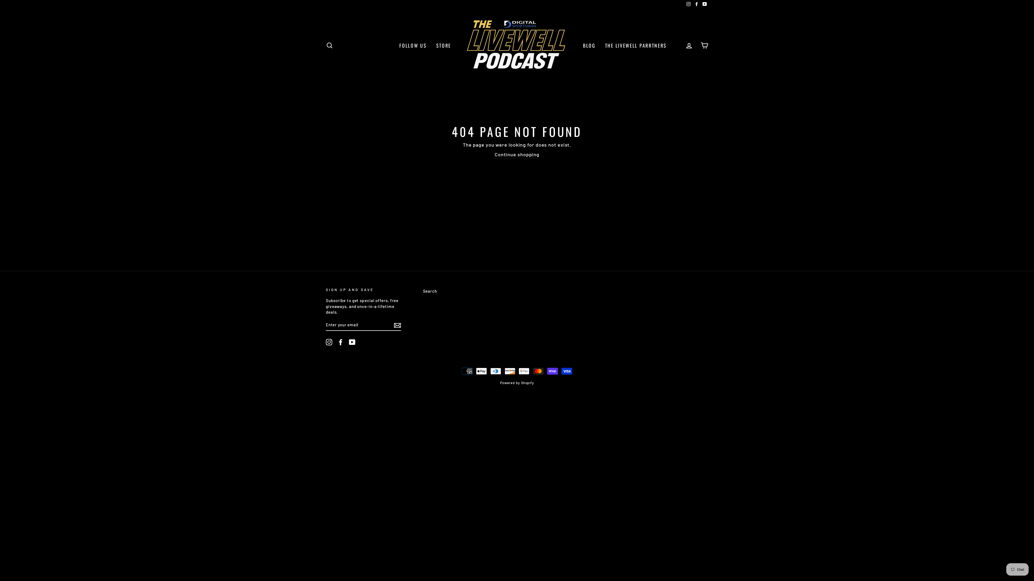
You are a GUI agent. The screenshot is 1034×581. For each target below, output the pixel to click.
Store (443, 45)
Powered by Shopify (517, 383)
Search (430, 291)
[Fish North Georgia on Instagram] (329, 342)
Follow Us (413, 45)
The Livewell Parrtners (636, 45)
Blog (589, 45)
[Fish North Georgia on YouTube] (352, 342)
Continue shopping (517, 154)
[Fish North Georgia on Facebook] (340, 342)
